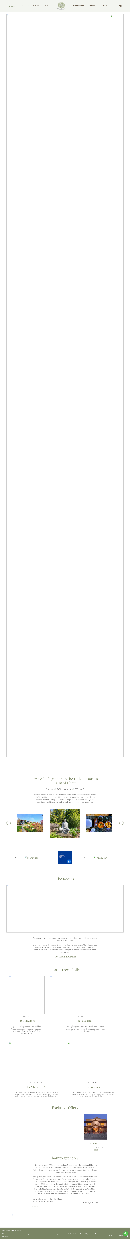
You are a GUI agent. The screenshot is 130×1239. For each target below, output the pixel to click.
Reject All (109, 1235)
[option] (30, 823)
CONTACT (104, 6)
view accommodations (65, 956)
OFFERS (92, 6)
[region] (65, 1233)
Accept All (122, 1235)
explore (96, 1149)
